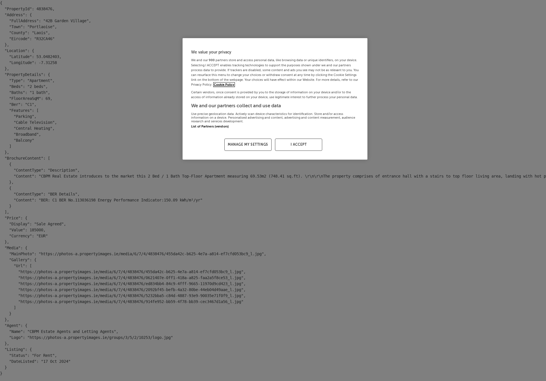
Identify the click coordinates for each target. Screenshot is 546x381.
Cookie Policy (224, 85)
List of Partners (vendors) (210, 126)
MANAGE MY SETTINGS (248, 145)
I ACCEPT (299, 145)
